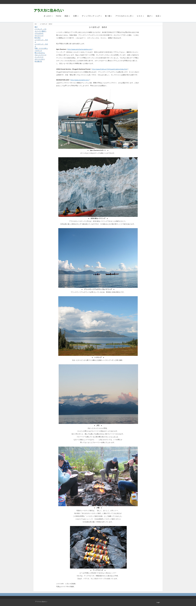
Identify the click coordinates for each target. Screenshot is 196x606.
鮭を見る (37, 38)
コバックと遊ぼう (40, 31)
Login (158, 602)
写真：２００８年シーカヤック (41, 49)
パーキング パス (40, 29)
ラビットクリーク (40, 55)
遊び (36, 24)
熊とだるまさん (40, 53)
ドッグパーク (39, 57)
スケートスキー (40, 59)
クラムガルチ (39, 33)
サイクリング (39, 35)
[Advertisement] (41, 100)
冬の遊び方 (38, 61)
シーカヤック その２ (46, 24)
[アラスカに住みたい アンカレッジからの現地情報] (49, 10)
